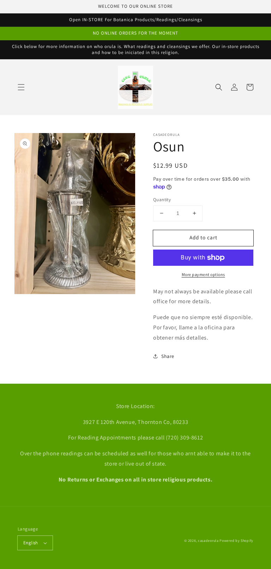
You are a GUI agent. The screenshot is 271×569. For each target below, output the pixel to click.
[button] (21, 87)
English (30, 543)
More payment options (203, 274)
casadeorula (208, 540)
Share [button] (167, 356)
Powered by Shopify (236, 540)
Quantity (162, 200)
